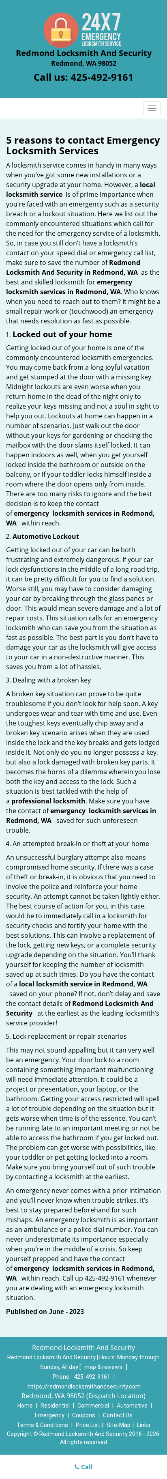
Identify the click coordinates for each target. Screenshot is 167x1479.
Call (86, 1467)
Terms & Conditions (42, 1425)
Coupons (83, 1415)
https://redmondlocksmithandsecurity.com (84, 1386)
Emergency (49, 1415)
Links (143, 1425)
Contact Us (118, 1415)
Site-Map (119, 1425)
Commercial (93, 1405)
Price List (88, 1425)
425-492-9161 (102, 77)
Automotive (132, 1405)
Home (25, 1405)
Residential (55, 1405)
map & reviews (104, 1367)
